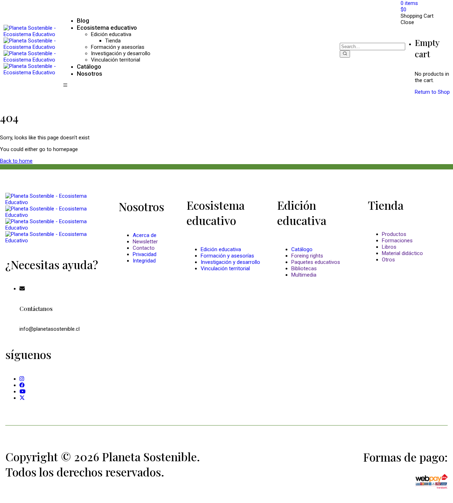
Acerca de (144, 235)
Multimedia (303, 275)
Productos (394, 234)
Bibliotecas (304, 268)
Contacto (144, 248)
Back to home (16, 161)
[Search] (345, 54)
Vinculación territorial (115, 60)
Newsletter (145, 241)
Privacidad (144, 254)
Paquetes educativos (315, 262)
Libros (389, 247)
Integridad (144, 261)
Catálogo (301, 249)
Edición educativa (111, 34)
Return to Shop (432, 92)
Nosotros (89, 73)
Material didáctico (402, 253)
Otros (388, 259)
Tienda (113, 40)
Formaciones (397, 240)
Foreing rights (307, 256)
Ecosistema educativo (107, 27)
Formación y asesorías (117, 47)
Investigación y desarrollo (120, 53)
